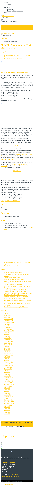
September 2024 (9, 322)
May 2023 (7, 334)
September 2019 (9, 384)
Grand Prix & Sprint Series (12, 277)
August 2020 (8, 369)
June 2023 (7, 332)
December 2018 (8, 400)
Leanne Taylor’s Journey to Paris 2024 (15, 290)
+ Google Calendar (6, 201)
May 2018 (7, 410)
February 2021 (8, 362)
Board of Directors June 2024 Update (15, 291)
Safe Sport (7, 6)
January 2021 (8, 364)
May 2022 (7, 348)
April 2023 (7, 336)
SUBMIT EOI (17, 171)
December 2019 (8, 379)
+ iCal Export (16, 201)
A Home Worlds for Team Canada (14, 279)
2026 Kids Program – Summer (13, 59)
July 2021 (7, 357)
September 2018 (9, 403)
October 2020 (8, 367)
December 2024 (8, 320)
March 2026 (7, 317)
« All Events (4, 38)
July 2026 (7, 314)
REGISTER (17, 145)
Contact (9, 4)
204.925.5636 (13, 474)
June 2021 (7, 358)
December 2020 (8, 365)
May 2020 (7, 372)
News (5, 12)
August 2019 (8, 386)
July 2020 (7, 370)
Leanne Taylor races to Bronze (13, 284)
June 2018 (7, 408)
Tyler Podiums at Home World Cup (14, 272)
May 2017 (7, 414)
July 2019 (7, 388)
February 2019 (8, 396)
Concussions (11, 9)
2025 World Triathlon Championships (15, 295)
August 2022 (8, 345)
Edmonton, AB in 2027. (8, 159)
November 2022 (9, 341)
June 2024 (7, 326)
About (6, 2)
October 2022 (8, 343)
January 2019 (8, 398)
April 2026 (7, 315)
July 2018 (7, 407)
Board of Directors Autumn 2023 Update (16, 296)
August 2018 (8, 405)
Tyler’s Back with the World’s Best (14, 298)
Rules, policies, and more (15, 11)
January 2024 (8, 327)
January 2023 (8, 339)
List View (11, 33)
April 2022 (7, 350)
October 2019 (8, 383)
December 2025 (8, 319)
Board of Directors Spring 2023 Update (16, 307)
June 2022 (7, 346)
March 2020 (7, 376)
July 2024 (7, 324)
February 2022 (8, 353)
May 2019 (7, 391)
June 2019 (7, 389)
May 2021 (7, 360)
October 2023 (8, 329)
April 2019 (7, 393)
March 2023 (7, 338)
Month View (4, 33)
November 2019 (9, 381)
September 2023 (9, 331)
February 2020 (8, 377)
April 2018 (7, 412)
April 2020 (7, 374)
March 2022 (7, 351)
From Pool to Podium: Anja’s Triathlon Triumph (18, 293)
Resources (7, 7)
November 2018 (9, 402)
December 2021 (8, 355)
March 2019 (7, 395)
